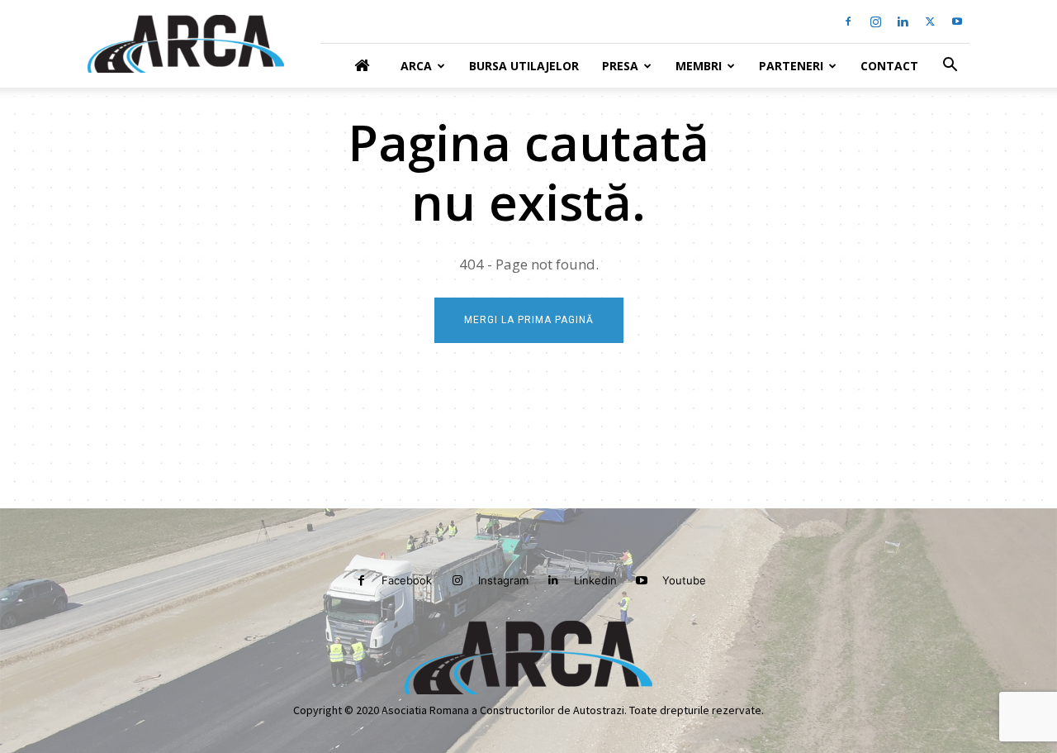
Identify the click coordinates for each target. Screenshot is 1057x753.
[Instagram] (875, 21)
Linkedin (595, 580)
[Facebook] (848, 21)
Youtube (684, 580)
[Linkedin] (902, 21)
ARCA (416, 66)
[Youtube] (957, 21)
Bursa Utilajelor (524, 66)
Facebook (407, 580)
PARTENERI (791, 66)
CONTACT (889, 66)
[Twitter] (929, 21)
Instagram (503, 580)
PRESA (620, 66)
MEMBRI (698, 66)
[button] (949, 66)
